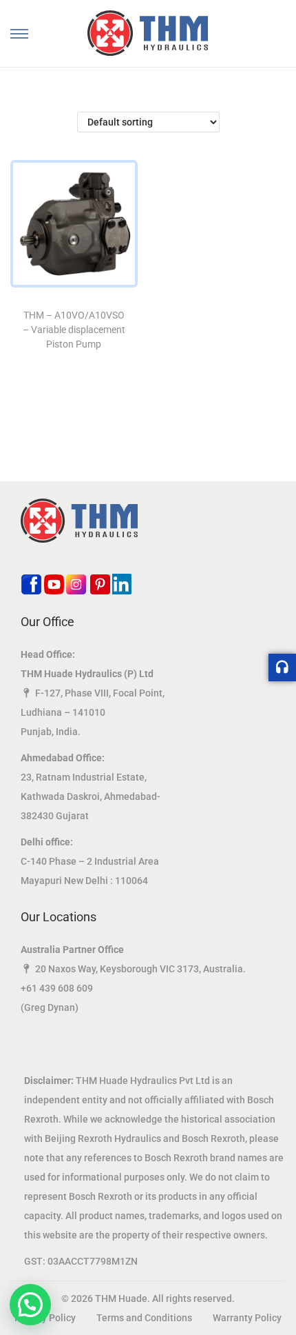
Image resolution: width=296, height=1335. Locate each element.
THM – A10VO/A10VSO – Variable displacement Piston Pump (74, 330)
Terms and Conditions (144, 1317)
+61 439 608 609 (57, 988)
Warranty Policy (247, 1317)
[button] (30, 1304)
